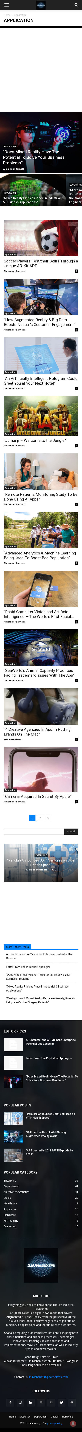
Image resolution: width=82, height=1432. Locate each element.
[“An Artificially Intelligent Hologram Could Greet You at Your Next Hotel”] (41, 355)
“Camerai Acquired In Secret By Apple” (37, 796)
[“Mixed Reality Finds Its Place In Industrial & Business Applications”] (33, 198)
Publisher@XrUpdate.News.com (48, 1377)
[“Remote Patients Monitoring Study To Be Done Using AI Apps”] (41, 471)
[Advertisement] (41, 69)
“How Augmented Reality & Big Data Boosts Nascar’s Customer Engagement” (39, 322)
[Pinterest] (51, 1402)
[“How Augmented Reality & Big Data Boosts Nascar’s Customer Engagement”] (41, 297)
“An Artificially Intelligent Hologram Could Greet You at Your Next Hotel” (41, 381)
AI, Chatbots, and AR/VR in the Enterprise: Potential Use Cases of (39, 956)
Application (10, 146)
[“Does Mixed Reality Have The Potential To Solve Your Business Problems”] (41, 142)
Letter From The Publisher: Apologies (28, 966)
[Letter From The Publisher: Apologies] (13, 1063)
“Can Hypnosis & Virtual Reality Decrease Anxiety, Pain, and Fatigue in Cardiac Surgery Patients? (41, 1000)
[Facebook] (10, 1402)
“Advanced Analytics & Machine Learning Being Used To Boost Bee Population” (40, 555)
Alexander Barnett (13, 168)
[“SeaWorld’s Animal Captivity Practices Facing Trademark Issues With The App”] (41, 647)
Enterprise (41, 855)
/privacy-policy (54, 1423)
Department (40, 1416)
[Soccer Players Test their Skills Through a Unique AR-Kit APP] (41, 238)
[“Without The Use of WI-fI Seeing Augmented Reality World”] (13, 1136)
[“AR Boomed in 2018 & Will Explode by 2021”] (13, 1155)
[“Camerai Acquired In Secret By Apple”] (41, 769)
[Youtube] (72, 1402)
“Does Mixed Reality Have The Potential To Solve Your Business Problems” (38, 976)
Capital (55, 1416)
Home (7, 15)
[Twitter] (61, 1402)
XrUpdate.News (12, 739)
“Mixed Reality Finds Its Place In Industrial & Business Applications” (37, 988)
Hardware (67, 1416)
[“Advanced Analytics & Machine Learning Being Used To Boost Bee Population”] (41, 530)
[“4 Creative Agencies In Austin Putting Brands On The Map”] (41, 706)
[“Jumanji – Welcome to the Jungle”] (41, 416)
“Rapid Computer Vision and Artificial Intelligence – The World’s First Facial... (39, 614)
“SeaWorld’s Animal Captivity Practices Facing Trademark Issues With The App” (39, 673)
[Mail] (41, 1402)
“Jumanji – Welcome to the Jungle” (35, 440)
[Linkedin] (31, 1402)
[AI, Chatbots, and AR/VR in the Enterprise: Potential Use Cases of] (13, 1044)
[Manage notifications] (73, 1424)
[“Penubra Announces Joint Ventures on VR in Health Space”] (13, 1118)
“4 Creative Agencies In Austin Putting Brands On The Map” (37, 731)
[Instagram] (20, 1402)
